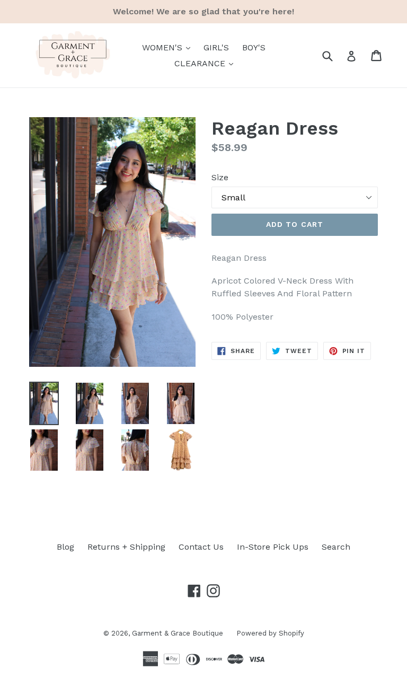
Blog (65, 547)
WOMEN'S (169, 47)
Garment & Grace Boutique (177, 633)
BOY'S (254, 47)
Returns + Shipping (126, 547)
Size (219, 177)
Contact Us (201, 547)
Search (336, 547)
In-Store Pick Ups (272, 547)
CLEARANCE (206, 63)
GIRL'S (216, 47)
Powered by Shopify (270, 633)
